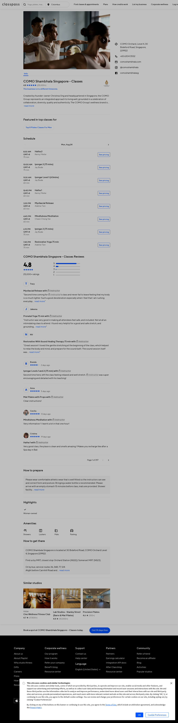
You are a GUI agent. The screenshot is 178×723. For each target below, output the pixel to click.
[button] (171, 683)
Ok (139, 715)
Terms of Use (110, 704)
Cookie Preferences (157, 715)
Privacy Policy (36, 707)
